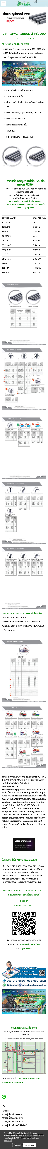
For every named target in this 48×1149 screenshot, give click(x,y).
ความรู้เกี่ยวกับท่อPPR (12, 1114)
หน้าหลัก (5, 1110)
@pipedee (27, 948)
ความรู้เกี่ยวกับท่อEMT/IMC (14, 1125)
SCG (28, 188)
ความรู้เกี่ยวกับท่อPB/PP (13, 1121)
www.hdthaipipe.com (29, 1078)
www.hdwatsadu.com (12, 1082)
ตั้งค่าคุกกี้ (17, 1145)
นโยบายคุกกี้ (8, 1141)
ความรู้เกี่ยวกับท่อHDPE (12, 1118)
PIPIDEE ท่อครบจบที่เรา (30, 944)
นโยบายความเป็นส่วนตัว (27, 1138)
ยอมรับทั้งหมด (29, 1145)
